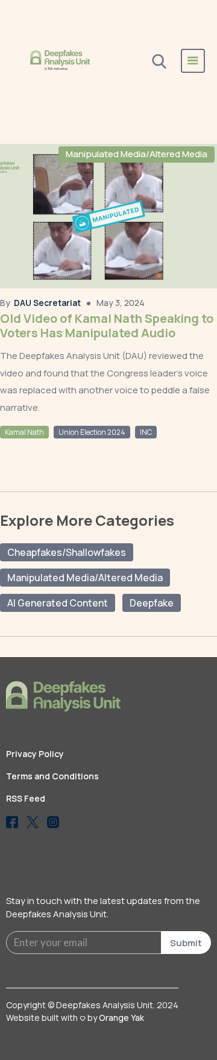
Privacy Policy (35, 753)
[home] (60, 60)
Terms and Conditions (52, 776)
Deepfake (152, 603)
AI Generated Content (57, 603)
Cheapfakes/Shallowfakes (66, 552)
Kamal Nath (24, 432)
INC (146, 432)
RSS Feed (25, 798)
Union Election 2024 (91, 432)
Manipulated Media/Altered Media (136, 154)
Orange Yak (121, 1017)
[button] (193, 61)
